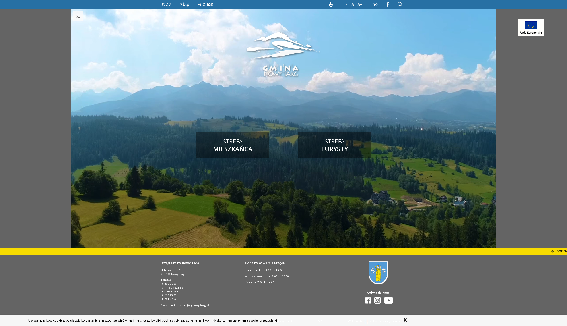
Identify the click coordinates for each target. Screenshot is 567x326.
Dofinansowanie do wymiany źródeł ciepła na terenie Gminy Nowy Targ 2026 (500, 251)
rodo (166, 4)
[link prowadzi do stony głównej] (283, 54)
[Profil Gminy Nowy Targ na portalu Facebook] (368, 300)
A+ (360, 4)
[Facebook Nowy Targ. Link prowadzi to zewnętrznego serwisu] (388, 4)
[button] (331, 4)
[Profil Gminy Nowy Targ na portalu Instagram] (379, 300)
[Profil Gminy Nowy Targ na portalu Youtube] (388, 300)
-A (346, 5)
